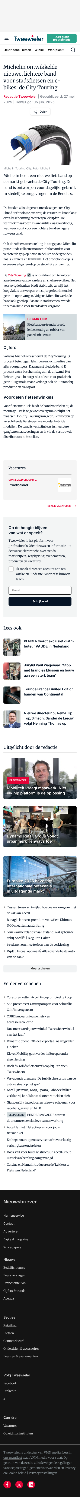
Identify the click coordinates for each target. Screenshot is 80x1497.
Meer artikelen (40, 968)
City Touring (17, 275)
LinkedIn (9, 1391)
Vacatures (10, 1426)
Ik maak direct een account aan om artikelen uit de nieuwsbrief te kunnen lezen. (43, 574)
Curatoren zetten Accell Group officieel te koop (39, 997)
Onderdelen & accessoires (21, 1348)
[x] (19, 1484)
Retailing (9, 1325)
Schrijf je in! (40, 601)
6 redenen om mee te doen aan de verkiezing (38, 945)
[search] (73, 49)
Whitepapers (12, 1247)
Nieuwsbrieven (20, 1201)
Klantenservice (13, 1215)
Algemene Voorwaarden (43, 1468)
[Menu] (6, 38)
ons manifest (12, 1458)
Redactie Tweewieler (20, 96)
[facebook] (7, 1484)
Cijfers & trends (14, 1291)
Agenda (8, 1298)
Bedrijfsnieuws (14, 1268)
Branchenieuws (14, 1283)
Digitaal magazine (15, 1239)
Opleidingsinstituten (18, 1433)
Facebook (10, 1383)
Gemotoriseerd (13, 1341)
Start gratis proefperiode (62, 38)
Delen (43, 111)
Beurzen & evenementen (20, 1356)
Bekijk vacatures (59, 505)
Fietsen (8, 1333)
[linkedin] (31, 1484)
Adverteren (11, 1231)
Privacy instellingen (43, 1473)
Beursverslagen (14, 1275)
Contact (9, 1223)
